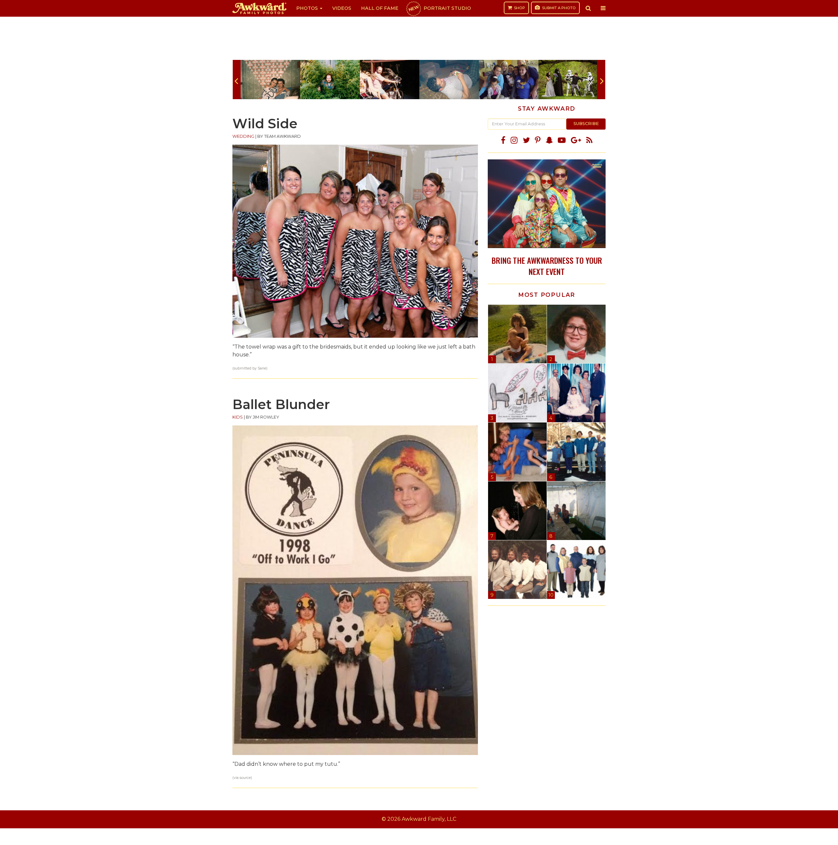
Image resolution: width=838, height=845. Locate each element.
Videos (341, 8)
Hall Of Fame (379, 8)
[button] (588, 8)
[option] (270, 79)
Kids (237, 417)
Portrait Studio (439, 8)
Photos (307, 8)
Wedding (243, 136)
